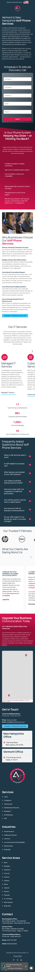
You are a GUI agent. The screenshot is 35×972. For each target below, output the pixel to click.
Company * (6, 92)
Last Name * (7, 84)
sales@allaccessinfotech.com (15, 722)
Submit (17, 119)
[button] (26, 655)
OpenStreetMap (15, 700)
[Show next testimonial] (31, 557)
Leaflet (5, 700)
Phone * (5, 108)
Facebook (13, 960)
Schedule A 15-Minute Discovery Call (15, 316)
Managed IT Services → (8, 392)
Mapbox (8, 701)
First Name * (7, 75)
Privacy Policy (17, 956)
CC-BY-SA (27, 700)
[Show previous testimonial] (25, 557)
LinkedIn (21, 960)
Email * (5, 100)
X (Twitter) (17, 960)
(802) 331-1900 (12, 720)
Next (32, 351)
